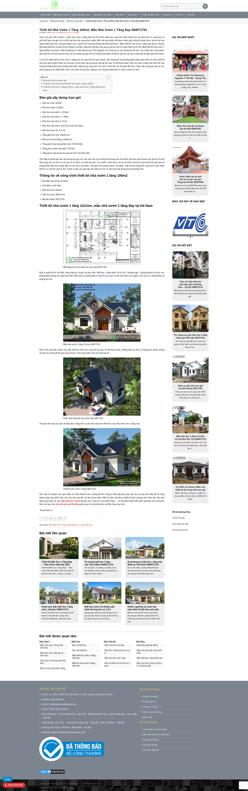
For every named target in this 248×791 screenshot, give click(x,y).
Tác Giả (63, 784)
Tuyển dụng (73, 784)
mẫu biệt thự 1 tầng (70, 501)
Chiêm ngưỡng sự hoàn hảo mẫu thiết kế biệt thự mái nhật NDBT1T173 (142, 608)
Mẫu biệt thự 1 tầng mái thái (79, 525)
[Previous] (179, 223)
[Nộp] (205, 6)
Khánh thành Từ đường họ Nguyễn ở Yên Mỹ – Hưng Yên (190, 76)
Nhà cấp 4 (133, 15)
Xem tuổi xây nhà (180, 524)
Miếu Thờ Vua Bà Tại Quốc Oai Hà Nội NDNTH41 (190, 127)
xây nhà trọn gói (63, 504)
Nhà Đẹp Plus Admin (71, 32)
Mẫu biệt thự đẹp (57, 21)
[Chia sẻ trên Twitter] (46, 518)
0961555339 (15, 784)
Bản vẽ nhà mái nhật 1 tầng (52, 668)
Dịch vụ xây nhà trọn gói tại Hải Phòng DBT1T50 (190, 387)
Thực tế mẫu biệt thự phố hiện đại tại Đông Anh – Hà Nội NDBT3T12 (190, 285)
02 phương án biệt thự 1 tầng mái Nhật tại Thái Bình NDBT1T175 (144, 563)
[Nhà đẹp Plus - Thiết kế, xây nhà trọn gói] (73, 6)
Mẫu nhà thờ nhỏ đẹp (114, 645)
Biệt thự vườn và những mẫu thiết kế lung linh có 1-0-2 (100, 608)
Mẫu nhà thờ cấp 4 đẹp (115, 658)
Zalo (7, 779)
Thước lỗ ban (178, 518)
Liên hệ (190, 15)
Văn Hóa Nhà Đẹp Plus (91, 784)
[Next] (201, 223)
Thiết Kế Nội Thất (150, 15)
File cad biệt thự (79, 650)
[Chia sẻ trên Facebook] (41, 518)
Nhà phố (120, 15)
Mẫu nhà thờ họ (61, 15)
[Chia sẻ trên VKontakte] (55, 518)
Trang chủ (43, 21)
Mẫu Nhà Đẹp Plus (81, 15)
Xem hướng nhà (179, 530)
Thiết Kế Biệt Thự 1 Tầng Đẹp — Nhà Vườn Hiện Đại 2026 (57, 563)
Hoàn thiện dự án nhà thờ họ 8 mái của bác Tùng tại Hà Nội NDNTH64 (190, 179)
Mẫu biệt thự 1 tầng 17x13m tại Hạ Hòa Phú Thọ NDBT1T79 (190, 438)
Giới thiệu (46, 15)
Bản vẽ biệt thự (79, 645)
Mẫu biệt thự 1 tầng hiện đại (149, 658)
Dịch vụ (167, 15)
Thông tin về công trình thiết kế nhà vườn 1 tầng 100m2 (68, 84)
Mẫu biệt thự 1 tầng (57, 525)
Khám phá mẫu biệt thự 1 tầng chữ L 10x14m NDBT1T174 (57, 608)
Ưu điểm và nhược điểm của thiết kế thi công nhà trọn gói (190, 488)
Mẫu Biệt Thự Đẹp (102, 15)
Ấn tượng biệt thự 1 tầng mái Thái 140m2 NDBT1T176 (99, 563)
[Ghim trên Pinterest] (51, 518)
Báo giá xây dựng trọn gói (55, 80)
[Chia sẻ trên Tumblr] (65, 518)
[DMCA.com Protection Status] (52, 771)
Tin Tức (179, 15)
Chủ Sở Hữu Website (48, 784)
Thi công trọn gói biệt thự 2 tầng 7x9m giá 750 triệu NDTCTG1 (190, 336)
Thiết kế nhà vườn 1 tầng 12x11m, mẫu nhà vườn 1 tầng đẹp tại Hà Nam (74, 88)
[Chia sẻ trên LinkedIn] (60, 518)
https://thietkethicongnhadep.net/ (68, 732)
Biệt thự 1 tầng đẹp (75, 21)
